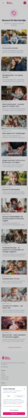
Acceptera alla (14, 413)
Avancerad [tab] (19, 396)
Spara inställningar (14, 410)
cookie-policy (19, 406)
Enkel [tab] (8, 396)
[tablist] (14, 396)
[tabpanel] (14, 403)
